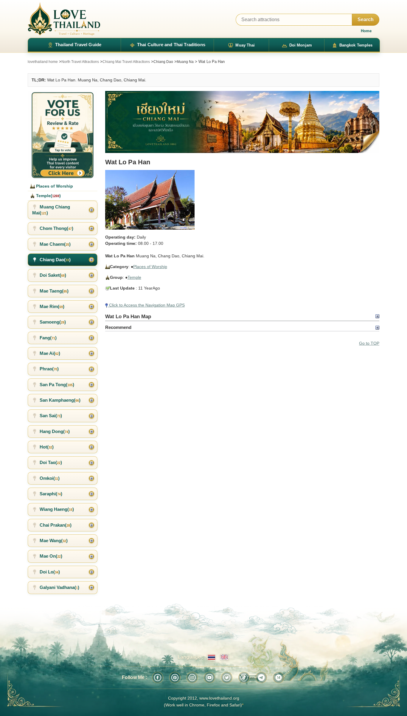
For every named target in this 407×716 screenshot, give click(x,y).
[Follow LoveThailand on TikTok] (244, 677)
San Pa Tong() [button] (57, 384)
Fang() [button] (48, 337)
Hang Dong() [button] (55, 431)
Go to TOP (369, 343)
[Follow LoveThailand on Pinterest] (175, 677)
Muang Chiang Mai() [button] (51, 209)
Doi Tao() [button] (51, 462)
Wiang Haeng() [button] (57, 509)
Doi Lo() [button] (50, 571)
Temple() (48, 195)
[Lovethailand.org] (64, 18)
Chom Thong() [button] (56, 228)
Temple (134, 277)
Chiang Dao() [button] (55, 259)
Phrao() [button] (49, 368)
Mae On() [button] (51, 556)
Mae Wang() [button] (54, 540)
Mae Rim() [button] (52, 306)
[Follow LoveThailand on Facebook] (157, 677)
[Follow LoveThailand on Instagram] (192, 677)
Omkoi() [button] (50, 478)
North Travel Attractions (80, 62)
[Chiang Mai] (242, 122)
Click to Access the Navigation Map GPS (146, 305)
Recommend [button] (118, 327)
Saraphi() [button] (51, 493)
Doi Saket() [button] (53, 275)
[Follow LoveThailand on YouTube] (209, 677)
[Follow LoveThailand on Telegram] (261, 677)
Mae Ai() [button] (50, 353)
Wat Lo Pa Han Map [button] (128, 316)
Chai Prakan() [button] (56, 525)
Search (366, 19)
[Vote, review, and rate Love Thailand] (62, 134)
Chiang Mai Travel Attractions (126, 62)
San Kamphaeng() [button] (60, 400)
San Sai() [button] (51, 415)
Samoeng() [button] (53, 321)
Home (366, 31)
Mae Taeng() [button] (54, 290)
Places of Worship (150, 266)
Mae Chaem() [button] (55, 244)
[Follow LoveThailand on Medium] (278, 677)
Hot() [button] (47, 446)
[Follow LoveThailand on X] (226, 677)
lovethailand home (43, 62)
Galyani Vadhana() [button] (59, 587)
